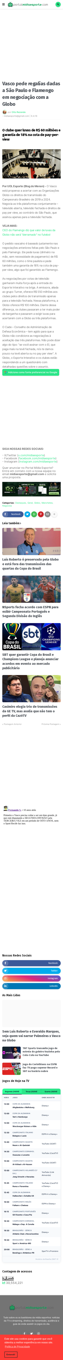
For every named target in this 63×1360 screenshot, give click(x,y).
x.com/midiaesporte (31, 455)
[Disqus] (31, 764)
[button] (3, 4)
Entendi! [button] (10, 1354)
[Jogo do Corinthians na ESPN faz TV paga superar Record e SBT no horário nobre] (11, 1069)
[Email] (47, 514)
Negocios (7, 506)
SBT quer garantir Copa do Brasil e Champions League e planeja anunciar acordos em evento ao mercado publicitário (30, 661)
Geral (30, 503)
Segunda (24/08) (12, 1091)
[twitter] (31, 1333)
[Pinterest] (41, 514)
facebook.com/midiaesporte (37, 458)
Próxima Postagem (50, 724)
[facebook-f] (24, 1333)
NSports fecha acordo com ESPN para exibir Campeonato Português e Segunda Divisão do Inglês (30, 611)
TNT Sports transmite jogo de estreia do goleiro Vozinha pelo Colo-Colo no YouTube (41, 1052)
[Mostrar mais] (54, 514)
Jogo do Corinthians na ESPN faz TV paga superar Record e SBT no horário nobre (40, 1068)
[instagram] (38, 1333)
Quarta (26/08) (51, 1091)
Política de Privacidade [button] (17, 1346)
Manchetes (47, 503)
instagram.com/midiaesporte (38, 461)
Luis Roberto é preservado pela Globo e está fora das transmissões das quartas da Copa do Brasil (30, 564)
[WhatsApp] (34, 514)
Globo (37, 503)
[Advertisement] (31, 45)
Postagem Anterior (13, 724)
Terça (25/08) (31, 1091)
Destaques (20, 503)
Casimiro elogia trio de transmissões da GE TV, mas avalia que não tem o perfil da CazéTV (29, 711)
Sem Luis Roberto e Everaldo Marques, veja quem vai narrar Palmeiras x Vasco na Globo (31, 1036)
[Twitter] (27, 514)
